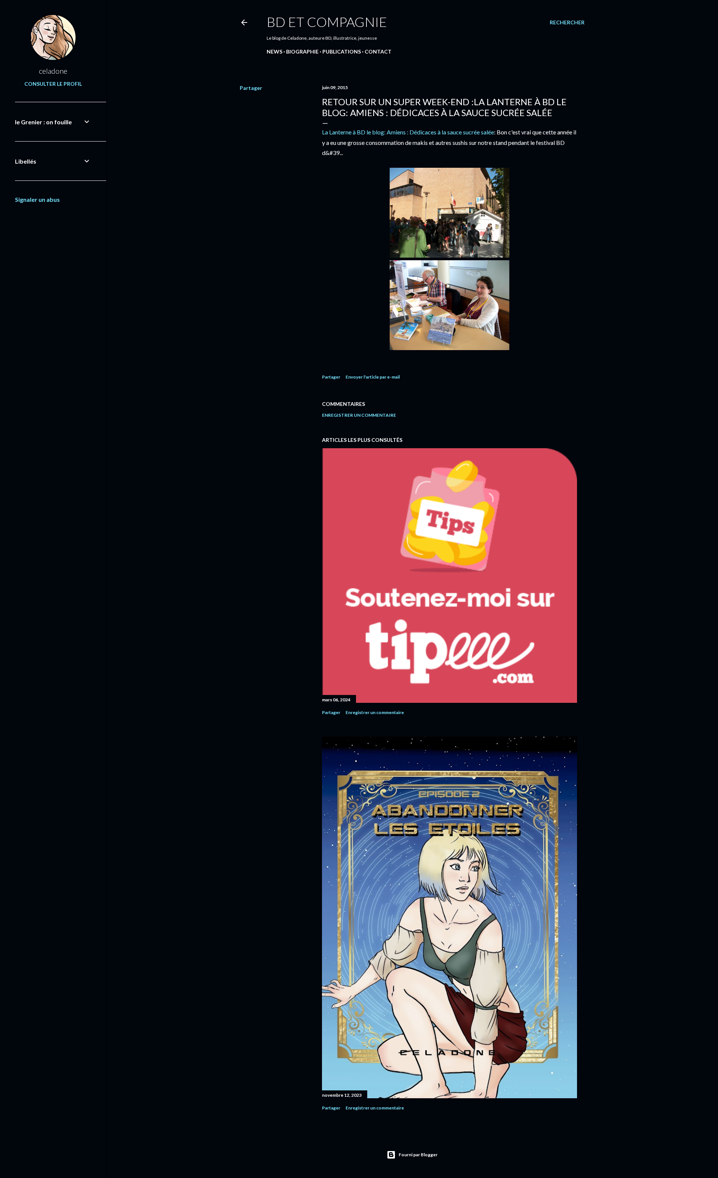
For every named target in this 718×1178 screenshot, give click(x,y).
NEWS (274, 51)
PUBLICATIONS (341, 51)
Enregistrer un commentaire (359, 415)
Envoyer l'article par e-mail (373, 377)
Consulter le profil (53, 84)
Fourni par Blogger (418, 1154)
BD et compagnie (327, 21)
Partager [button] (251, 88)
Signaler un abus (37, 199)
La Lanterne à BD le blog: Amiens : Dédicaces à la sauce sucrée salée (408, 132)
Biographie (302, 51)
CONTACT (378, 51)
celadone (53, 70)
